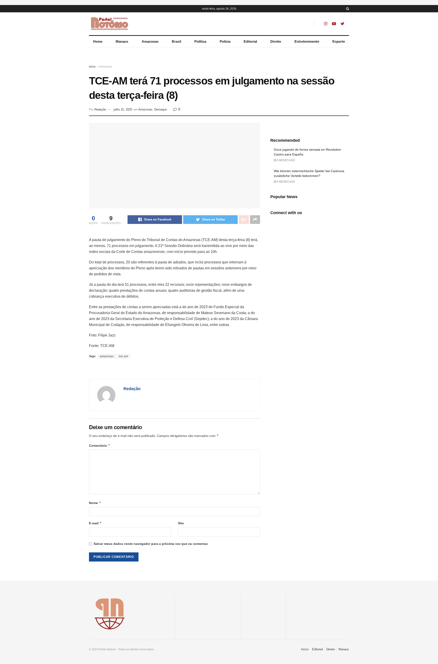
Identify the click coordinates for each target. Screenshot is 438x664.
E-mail (95, 523)
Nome (95, 503)
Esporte (338, 41)
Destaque (160, 109)
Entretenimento (307, 41)
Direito (275, 41)
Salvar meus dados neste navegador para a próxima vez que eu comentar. (151, 544)
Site (181, 523)
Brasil (176, 41)
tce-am (123, 356)
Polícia (225, 41)
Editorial (250, 41)
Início (92, 66)
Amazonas (150, 41)
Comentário (99, 445)
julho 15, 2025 (123, 109)
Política (200, 41)
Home (97, 41)
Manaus (122, 41)
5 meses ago (285, 160)
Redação (100, 109)
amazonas (107, 356)
